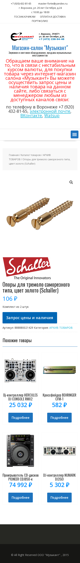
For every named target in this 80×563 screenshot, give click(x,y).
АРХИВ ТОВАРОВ (61, 327)
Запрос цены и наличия (29, 317)
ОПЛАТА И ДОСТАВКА (53, 16)
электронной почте (50, 111)
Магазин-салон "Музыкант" (40, 48)
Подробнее (21, 417)
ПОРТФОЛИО (40, 21)
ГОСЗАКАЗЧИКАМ (24, 16)
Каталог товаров (31, 155)
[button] (74, 134)
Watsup (51, 115)
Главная (14, 155)
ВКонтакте (31, 115)
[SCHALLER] (27, 279)
